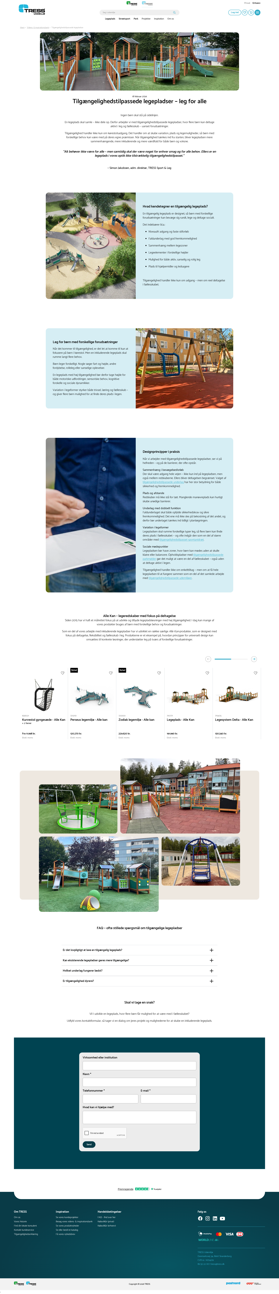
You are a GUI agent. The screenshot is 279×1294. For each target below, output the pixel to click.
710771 (170, 715)
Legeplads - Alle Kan (180, 720)
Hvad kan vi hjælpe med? (98, 1107)
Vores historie (20, 1221)
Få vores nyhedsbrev (65, 1234)
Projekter (146, 19)
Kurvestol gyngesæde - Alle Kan (43, 720)
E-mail (146, 1091)
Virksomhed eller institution (100, 1057)
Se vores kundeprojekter (67, 1217)
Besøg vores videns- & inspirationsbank (74, 1221)
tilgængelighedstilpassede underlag (163, 482)
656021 (25, 715)
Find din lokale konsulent (25, 1225)
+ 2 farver (26, 723)
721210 (73, 715)
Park (136, 19)
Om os (170, 19)
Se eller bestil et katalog (67, 1230)
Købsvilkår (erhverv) (107, 1225)
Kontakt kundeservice (24, 1230)
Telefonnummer (94, 1091)
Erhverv (256, 3)
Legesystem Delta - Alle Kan (234, 720)
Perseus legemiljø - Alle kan (88, 720)
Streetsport (124, 19)
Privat (247, 3)
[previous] (208, 659)
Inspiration (159, 19)
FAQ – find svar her (107, 1217)
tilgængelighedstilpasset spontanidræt (181, 539)
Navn (87, 1074)
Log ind (235, 12)
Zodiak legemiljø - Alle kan (136, 720)
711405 (218, 715)
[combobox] (137, 12)
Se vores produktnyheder (67, 1225)
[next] (254, 659)
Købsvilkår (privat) (106, 1221)
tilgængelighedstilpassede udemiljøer (170, 578)
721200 (122, 715)
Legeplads (110, 19)
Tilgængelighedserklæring (26, 1234)
